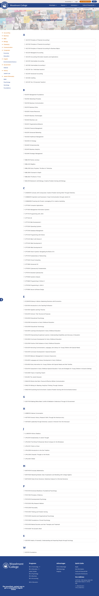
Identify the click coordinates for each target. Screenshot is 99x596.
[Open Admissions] (77, 5)
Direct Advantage (61, 567)
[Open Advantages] (56, 5)
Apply (76, 567)
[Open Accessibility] (72, 1)
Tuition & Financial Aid (81, 571)
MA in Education (33, 582)
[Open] (95, 8)
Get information (79, 569)
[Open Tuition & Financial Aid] (95, 5)
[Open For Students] (89, 8)
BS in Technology (33, 567)
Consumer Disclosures (81, 574)
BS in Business (33, 576)
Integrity (59, 571)
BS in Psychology (33, 574)
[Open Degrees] (66, 5)
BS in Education (33, 569)
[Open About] (80, 8)
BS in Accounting (33, 578)
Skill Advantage (61, 569)
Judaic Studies (33, 571)
